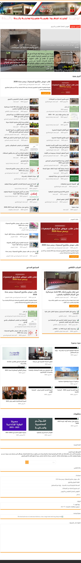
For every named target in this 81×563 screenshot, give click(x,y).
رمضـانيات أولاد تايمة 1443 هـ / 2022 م (64, 329)
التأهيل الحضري (31, 199)
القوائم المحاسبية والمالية (44, 432)
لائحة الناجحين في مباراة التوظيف (59, 176)
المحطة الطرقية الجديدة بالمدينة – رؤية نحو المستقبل (67, 351)
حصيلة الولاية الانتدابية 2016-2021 (16, 432)
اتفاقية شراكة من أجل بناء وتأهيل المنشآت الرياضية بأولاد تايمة (16, 154)
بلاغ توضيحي (25, 161)
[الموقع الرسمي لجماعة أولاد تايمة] (40, 12)
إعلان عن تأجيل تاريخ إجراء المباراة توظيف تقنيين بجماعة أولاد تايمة (16, 193)
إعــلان (67, 107)
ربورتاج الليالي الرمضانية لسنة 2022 (15, 370)
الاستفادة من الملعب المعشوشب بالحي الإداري (17, 146)
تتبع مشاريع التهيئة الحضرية (60, 138)
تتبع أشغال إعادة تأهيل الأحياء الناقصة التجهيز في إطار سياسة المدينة (57, 146)
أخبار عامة (77, 76)
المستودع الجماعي (48, 156)
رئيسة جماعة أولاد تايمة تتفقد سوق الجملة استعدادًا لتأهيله (56, 170)
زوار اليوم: (77, 504)
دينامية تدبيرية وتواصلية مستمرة (69, 381)
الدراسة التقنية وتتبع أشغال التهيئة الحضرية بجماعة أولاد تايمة (17, 244)
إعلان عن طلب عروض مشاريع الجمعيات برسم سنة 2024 (16, 224)
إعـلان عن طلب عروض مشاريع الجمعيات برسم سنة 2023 (21, 252)
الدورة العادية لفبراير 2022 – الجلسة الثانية (68, 391)
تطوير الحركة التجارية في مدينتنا (42, 362)
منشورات (10, 210)
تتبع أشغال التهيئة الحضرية (14, 68)
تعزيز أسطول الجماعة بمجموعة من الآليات (56, 153)
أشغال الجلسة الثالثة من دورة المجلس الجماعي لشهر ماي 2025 (23, 46)
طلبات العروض (22, 85)
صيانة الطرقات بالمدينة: (28, 176)
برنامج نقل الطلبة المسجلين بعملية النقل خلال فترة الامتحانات (62, 313)
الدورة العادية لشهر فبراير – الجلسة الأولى (42, 391)
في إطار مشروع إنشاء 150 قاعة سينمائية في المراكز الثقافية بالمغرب (16, 108)
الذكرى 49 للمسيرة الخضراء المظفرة (59, 192)
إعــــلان (75, 68)
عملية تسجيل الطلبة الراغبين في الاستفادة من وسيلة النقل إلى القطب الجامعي (63, 321)
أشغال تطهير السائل (62, 199)
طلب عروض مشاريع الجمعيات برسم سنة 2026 (56, 26)
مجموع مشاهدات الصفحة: (72, 507)
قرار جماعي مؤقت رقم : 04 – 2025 (65, 47)
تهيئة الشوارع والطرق (74, 482)
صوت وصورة (75, 207)
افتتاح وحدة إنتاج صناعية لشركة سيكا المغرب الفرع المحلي (41, 64)
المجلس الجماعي (8, 119)
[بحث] (27, 462)
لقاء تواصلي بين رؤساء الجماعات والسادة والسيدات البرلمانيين (40, 371)
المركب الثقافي (9, 111)
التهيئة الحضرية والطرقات (68, 184)
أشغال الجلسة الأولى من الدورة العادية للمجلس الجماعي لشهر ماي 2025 (17, 131)
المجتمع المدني (30, 85)
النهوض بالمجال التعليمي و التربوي (18, 99)
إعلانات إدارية (58, 111)
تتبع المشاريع (48, 102)
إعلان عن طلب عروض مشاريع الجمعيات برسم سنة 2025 (17, 170)
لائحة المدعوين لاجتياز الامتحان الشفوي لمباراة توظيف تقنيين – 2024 (21, 185)
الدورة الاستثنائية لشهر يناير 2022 (16, 401)
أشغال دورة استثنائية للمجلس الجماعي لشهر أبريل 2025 (57, 162)
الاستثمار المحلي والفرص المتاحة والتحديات (16, 363)
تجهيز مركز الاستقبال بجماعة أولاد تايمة (16, 234)
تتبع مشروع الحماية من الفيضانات (59, 99)
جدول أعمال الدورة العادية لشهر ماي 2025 (16, 138)
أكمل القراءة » (45, 93)
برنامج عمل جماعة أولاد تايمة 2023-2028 (16, 207)
